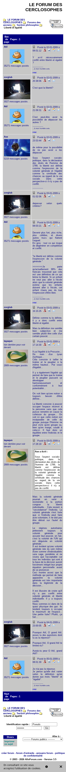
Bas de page (6, 39)
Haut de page (6, 696)
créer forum (7, 753)
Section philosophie (28, 25)
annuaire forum (44, 753)
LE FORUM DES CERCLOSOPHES (14, 21)
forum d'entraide (25, 753)
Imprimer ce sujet (9, 742)
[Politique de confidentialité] (46, 766)
